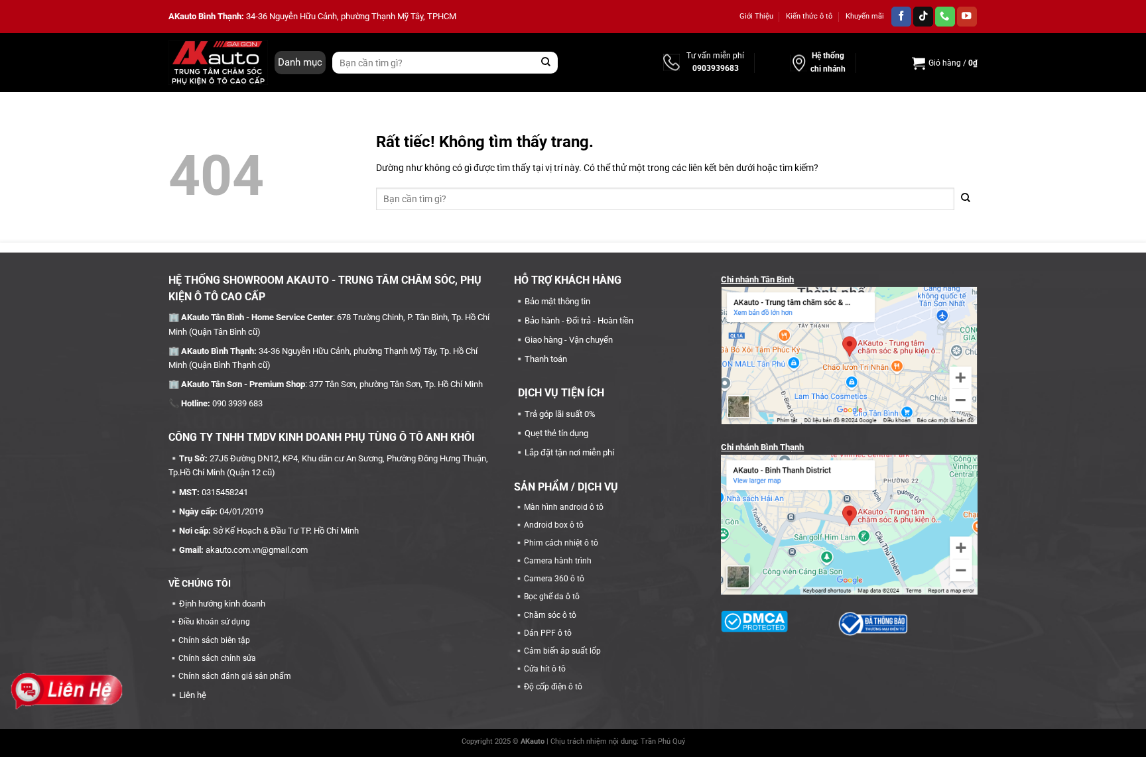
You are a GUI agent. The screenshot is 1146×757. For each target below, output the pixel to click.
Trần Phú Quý (663, 741)
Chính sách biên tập (214, 640)
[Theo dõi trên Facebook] (901, 17)
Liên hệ (192, 695)
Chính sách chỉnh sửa (217, 658)
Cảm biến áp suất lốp (562, 651)
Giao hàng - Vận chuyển (569, 340)
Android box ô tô (554, 525)
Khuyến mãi (865, 16)
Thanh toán (546, 359)
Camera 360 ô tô (554, 578)
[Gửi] (546, 63)
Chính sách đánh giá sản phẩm (234, 676)
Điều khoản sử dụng (214, 621)
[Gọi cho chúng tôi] (945, 17)
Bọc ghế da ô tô (552, 596)
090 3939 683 (237, 403)
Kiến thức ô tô (809, 16)
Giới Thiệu (756, 16)
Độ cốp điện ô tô (553, 686)
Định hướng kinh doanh (222, 604)
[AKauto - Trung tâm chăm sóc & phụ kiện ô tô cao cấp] (218, 62)
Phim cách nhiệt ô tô (561, 543)
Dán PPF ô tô (548, 633)
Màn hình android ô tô (564, 507)
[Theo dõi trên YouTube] (967, 17)
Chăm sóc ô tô (550, 615)
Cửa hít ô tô (545, 668)
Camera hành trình (558, 560)
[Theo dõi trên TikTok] (923, 17)
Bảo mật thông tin (557, 301)
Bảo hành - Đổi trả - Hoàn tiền (579, 320)
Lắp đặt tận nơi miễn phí (569, 452)
